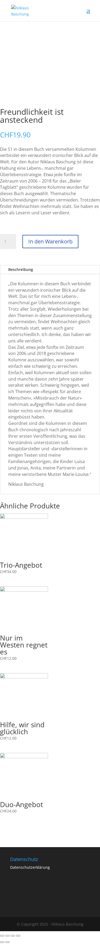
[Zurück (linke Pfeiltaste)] (2, 942)
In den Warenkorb (50, 241)
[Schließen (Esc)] (2, 936)
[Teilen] (7, 936)
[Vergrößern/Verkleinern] (18, 936)
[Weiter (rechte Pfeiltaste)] (7, 942)
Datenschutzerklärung (30, 867)
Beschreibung (20, 269)
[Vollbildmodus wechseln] (13, 936)
